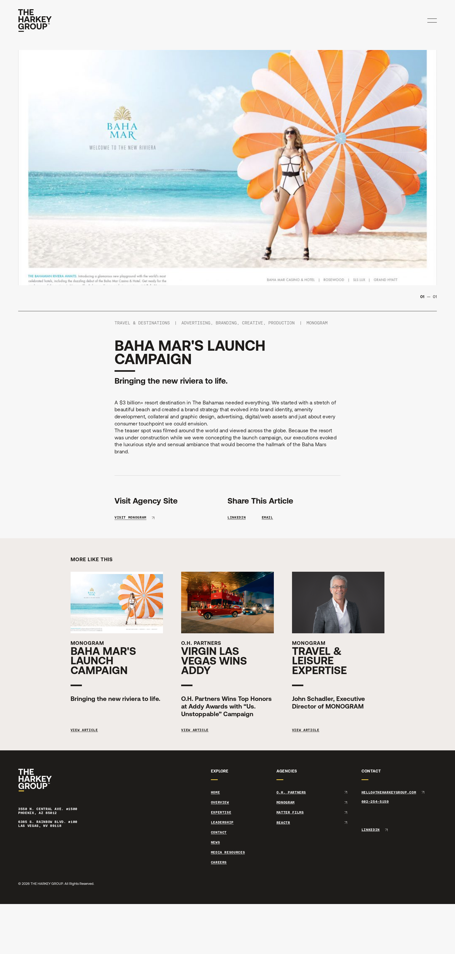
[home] (35, 20)
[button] (432, 20)
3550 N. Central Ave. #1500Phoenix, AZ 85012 (47, 811)
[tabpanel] (227, 167)
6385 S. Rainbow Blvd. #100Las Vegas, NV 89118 (47, 824)
